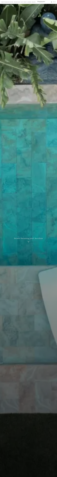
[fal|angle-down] (28, 241)
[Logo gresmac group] (41, 2)
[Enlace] (51, 2)
